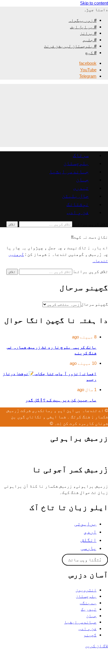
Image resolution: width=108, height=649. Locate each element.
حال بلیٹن (75, 196)
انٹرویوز (86, 589)
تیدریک (88, 609)
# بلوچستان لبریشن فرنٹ (70, 46)
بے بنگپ (88, 602)
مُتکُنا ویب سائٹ (85, 559)
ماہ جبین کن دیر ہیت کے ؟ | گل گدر (60, 400)
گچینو (90, 634)
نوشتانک (78, 204)
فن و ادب (78, 212)
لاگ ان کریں (96, 645)
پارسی (88, 548)
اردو (90, 532)
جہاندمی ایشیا (69, 171)
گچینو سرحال (94, 304)
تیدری (81, 188)
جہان (82, 180)
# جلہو (89, 39)
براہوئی (85, 524)
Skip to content (94, 3)
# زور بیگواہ (82, 20)
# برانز (88, 33)
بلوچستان (76, 163)
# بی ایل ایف (83, 26)
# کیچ (90, 52)
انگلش (88, 540)
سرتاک (81, 155)
